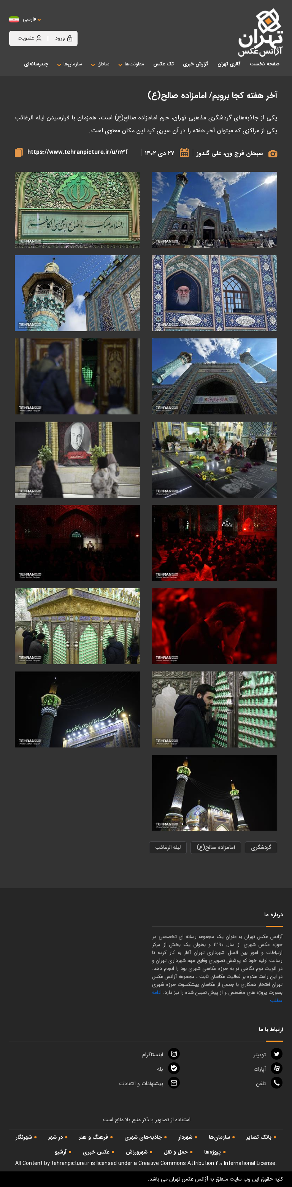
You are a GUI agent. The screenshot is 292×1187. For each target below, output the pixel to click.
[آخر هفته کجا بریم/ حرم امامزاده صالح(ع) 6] (214, 543)
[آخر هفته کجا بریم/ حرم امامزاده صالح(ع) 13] (214, 293)
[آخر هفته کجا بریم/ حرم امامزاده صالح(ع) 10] (214, 793)
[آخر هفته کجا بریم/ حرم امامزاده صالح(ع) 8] (214, 626)
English (53, 26)
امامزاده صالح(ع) (216, 847)
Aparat (260, 1069)
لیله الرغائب (168, 847)
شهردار (185, 1137)
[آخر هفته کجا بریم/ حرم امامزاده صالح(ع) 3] (77, 376)
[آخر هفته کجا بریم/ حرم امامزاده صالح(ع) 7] (77, 543)
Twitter (260, 1055)
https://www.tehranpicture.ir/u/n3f (77, 152)
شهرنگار (24, 1137)
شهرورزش (137, 1152)
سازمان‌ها (219, 1137)
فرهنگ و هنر (93, 1137)
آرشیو (61, 1152)
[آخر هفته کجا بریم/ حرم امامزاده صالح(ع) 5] (77, 460)
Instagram (152, 1055)
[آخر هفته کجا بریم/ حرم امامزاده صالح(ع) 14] (77, 210)
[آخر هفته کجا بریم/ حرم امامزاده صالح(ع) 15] (214, 210)
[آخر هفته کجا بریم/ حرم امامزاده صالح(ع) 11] (214, 376)
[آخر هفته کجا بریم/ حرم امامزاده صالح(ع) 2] (77, 626)
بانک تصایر (258, 1137)
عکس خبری (96, 1152)
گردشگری (261, 847)
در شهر (55, 1137)
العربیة (71, 26)
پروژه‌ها (212, 1152)
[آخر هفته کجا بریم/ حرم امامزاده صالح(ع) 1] (214, 709)
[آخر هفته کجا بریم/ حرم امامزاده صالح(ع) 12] (77, 293)
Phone (261, 1083)
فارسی (29, 19)
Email (141, 1083)
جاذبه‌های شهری (143, 1137)
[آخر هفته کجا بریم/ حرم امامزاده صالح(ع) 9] (77, 709)
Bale (160, 1069)
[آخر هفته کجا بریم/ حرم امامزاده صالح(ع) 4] (214, 460)
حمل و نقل (176, 1152)
